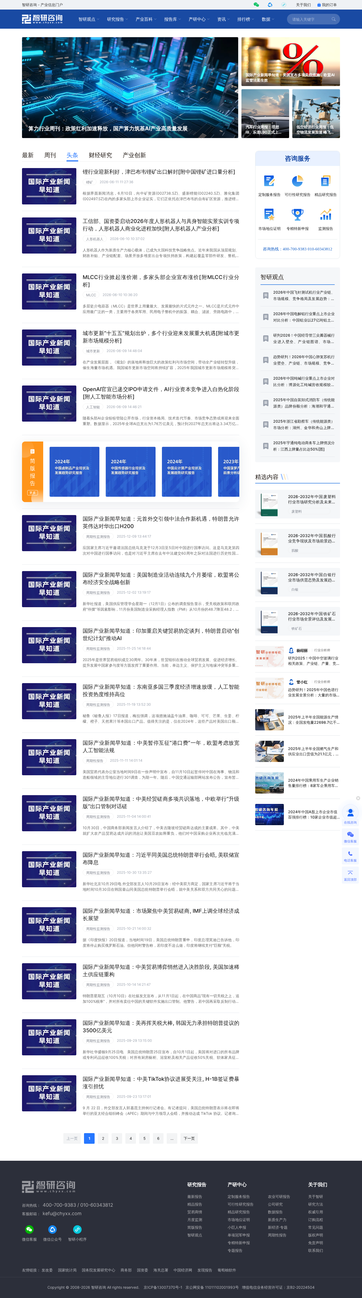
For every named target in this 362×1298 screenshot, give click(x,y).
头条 (72, 155)
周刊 (50, 155)
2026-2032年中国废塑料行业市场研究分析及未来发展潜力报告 (312, 502)
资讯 (221, 19)
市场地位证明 (239, 1219)
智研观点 (86, 19)
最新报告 (194, 1196)
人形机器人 (94, 239)
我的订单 (329, 4)
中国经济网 (183, 1270)
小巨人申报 (237, 1227)
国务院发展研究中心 (98, 1270)
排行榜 (243, 19)
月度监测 (194, 1219)
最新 (28, 155)
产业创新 (134, 155)
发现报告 (204, 1270)
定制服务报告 (239, 1196)
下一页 (189, 1138)
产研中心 (197, 19)
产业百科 (144, 19)
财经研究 (100, 155)
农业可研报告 (279, 1196)
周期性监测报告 (98, 536)
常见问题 (315, 1227)
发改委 (47, 1270)
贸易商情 (194, 1212)
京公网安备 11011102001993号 (212, 1287)
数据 (266, 19)
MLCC (91, 295)
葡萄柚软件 (227, 1270)
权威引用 (315, 1212)
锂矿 (89, 182)
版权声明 (315, 1235)
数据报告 (275, 1212)
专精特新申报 (239, 1242)
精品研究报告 (239, 1212)
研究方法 (315, 1204)
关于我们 (303, 4)
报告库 (170, 19)
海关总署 (160, 1270)
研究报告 (115, 19)
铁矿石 (297, 628)
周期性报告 (94, 761)
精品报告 (194, 1204)
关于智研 (315, 1196)
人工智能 (93, 407)
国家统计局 (67, 1270)
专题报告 (235, 1250)
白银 (295, 589)
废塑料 (297, 511)
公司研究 (275, 1204)
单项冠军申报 (239, 1235)
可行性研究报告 (241, 1204)
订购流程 (315, 1219)
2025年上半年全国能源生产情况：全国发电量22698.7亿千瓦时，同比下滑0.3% (313, 722)
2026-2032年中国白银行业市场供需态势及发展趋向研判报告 (312, 580)
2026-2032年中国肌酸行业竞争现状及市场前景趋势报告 (312, 541)
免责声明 (315, 1242)
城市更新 (93, 351)
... (172, 1138)
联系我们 (315, 1250)
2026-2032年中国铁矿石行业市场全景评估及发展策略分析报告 (312, 619)
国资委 (142, 1270)
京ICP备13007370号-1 (163, 1287)
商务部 (126, 1270)
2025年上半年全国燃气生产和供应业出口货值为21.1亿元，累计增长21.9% (313, 753)
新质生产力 (277, 1219)
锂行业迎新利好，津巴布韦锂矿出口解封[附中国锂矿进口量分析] (159, 172)
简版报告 (194, 1227)
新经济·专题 (278, 1227)
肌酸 (295, 550)
